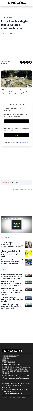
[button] (16, 224)
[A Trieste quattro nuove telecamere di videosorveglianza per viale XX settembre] (28, 244)
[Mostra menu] (2, 2)
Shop (16, 135)
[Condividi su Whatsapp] (30, 62)
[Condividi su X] (27, 62)
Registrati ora (23, 142)
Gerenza (5, 358)
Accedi (16, 121)
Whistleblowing (8, 362)
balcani (15, 182)
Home (3, 17)
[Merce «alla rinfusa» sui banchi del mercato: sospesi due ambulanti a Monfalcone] (28, 262)
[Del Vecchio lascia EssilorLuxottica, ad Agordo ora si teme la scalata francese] (28, 282)
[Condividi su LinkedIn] (24, 62)
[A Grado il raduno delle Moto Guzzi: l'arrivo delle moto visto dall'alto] (28, 298)
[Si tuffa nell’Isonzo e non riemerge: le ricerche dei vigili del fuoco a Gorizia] (28, 305)
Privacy (5, 360)
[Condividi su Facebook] (21, 62)
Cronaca (9, 17)
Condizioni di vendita (10, 356)
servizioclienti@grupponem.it (12, 393)
